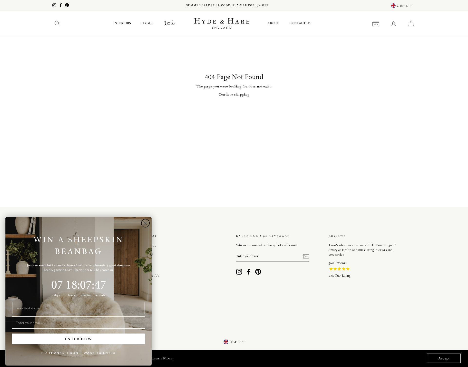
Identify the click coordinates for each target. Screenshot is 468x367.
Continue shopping (234, 94)
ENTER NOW (78, 339)
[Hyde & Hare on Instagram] (239, 272)
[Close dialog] (145, 223)
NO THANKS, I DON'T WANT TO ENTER (78, 353)
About (273, 23)
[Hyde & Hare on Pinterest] (258, 272)
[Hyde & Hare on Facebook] (249, 272)
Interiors (122, 23)
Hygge (147, 23)
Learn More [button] (162, 358)
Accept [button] (444, 358)
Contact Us (300, 23)
